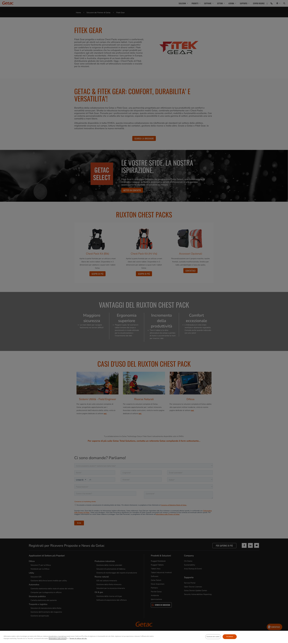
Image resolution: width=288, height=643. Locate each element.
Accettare (229, 637)
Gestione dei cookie (213, 637)
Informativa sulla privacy (57, 638)
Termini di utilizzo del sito (78, 638)
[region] (144, 637)
